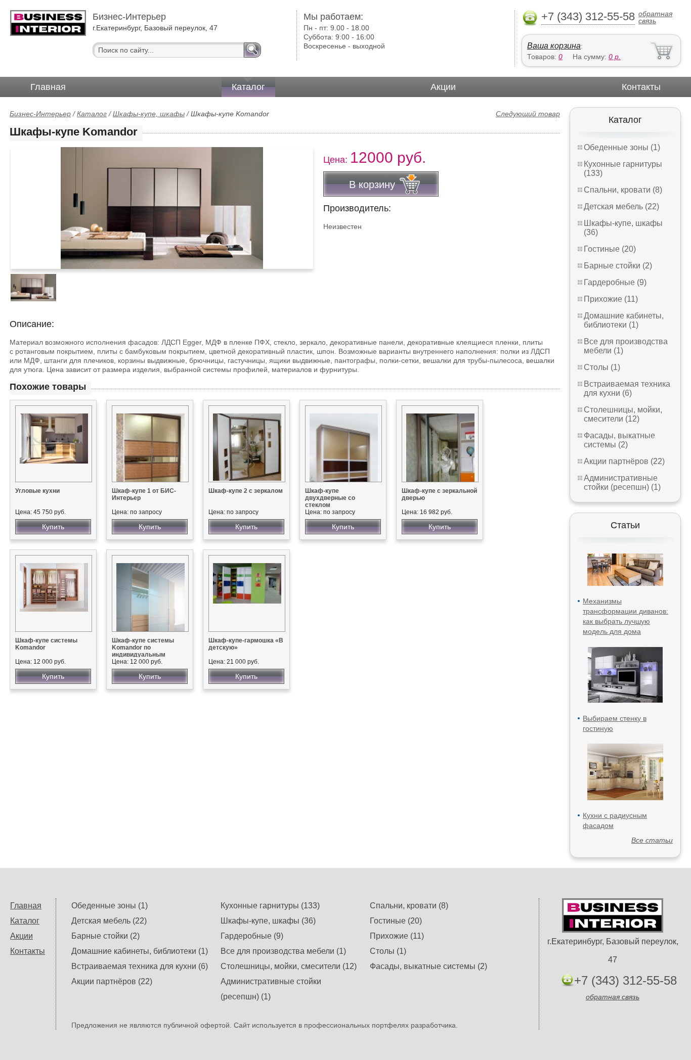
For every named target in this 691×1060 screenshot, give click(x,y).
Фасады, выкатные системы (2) (619, 440)
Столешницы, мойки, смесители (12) (623, 414)
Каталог (248, 87)
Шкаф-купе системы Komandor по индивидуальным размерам (143, 651)
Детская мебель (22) (621, 206)
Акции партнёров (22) (624, 461)
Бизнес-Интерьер (40, 114)
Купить (53, 527)
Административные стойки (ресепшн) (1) (622, 482)
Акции (443, 87)
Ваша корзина (554, 45)
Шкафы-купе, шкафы (149, 114)
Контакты (641, 87)
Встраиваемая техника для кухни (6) (627, 388)
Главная (48, 87)
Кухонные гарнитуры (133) (270, 905)
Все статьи (652, 840)
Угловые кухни (37, 490)
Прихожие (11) (611, 299)
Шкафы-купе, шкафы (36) (268, 920)
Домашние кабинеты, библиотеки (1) (624, 320)
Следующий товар (528, 114)
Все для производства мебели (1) (283, 951)
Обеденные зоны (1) (622, 147)
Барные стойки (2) (618, 265)
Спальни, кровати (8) (623, 190)
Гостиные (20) (610, 249)
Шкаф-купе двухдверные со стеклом (330, 498)
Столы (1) (602, 367)
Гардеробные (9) (615, 282)
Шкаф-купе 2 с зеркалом (245, 490)
